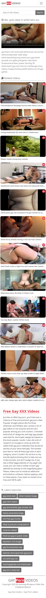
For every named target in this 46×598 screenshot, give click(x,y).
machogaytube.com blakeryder (17, 564)
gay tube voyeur (10, 501)
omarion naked (10, 530)
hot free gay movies (12, 518)
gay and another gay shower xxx (17, 507)
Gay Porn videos (31, 592)
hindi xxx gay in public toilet (15, 536)
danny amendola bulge (13, 513)
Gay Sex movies (15, 592)
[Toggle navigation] (41, 3)
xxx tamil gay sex (10, 558)
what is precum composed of (16, 524)
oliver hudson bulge (28, 496)
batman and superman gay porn (17, 553)
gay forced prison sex (12, 547)
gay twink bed (9, 496)
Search (40, 12)
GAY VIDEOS (11, 3)
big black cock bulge (12, 541)
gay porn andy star (11, 570)
